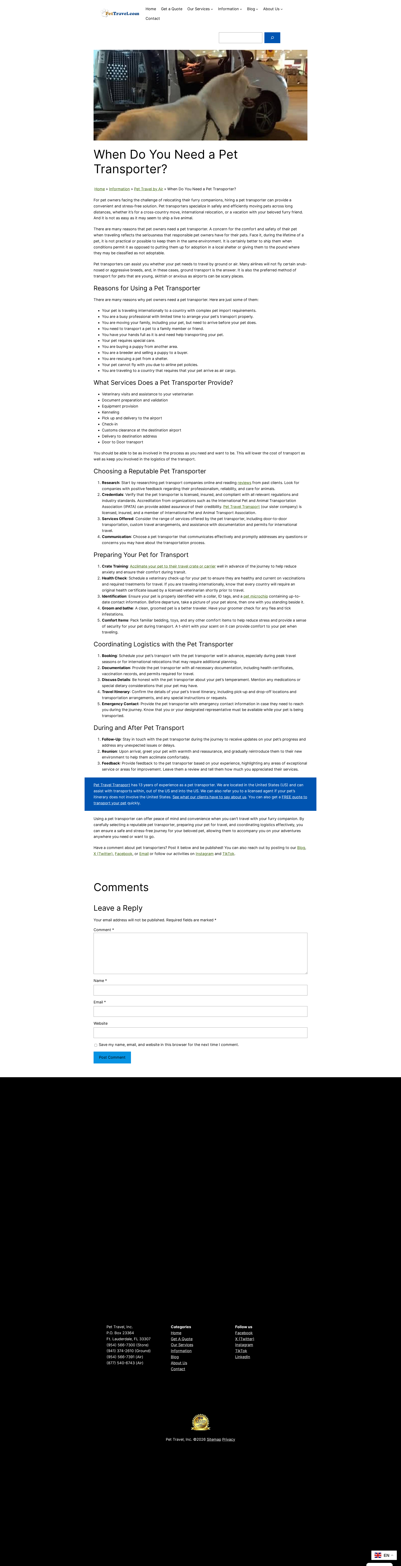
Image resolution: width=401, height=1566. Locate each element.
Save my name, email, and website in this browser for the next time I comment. (169, 1044)
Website (101, 1023)
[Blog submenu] (257, 9)
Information (119, 189)
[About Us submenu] (281, 9)
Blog (301, 847)
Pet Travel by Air (148, 189)
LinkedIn (242, 1357)
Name (100, 980)
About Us (179, 1363)
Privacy (228, 1439)
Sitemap (214, 1439)
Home (99, 189)
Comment (104, 930)
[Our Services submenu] (212, 9)
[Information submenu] (241, 9)
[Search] (272, 37)
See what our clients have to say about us (209, 797)
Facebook (123, 853)
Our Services (182, 1345)
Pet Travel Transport (241, 506)
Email (144, 853)
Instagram (205, 853)
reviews (244, 482)
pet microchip (256, 596)
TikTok (228, 853)
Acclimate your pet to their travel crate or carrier (173, 566)
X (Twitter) (103, 853)
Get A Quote (182, 1339)
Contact (178, 1369)
